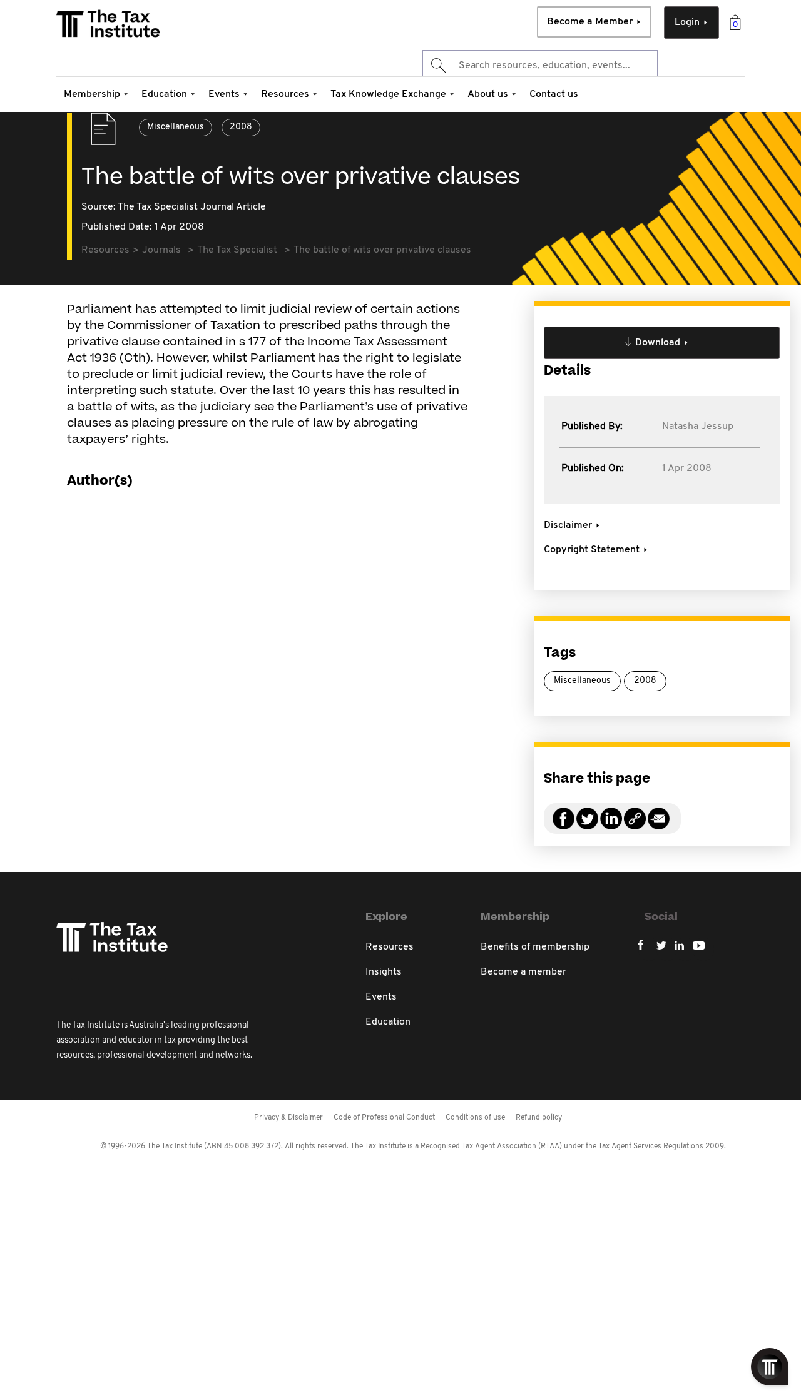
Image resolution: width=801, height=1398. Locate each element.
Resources (285, 94)
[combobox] (540, 65)
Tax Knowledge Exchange (388, 94)
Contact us (553, 94)
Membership (92, 94)
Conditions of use (475, 1118)
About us (487, 94)
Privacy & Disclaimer (288, 1118)
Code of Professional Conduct (384, 1118)
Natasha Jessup (697, 427)
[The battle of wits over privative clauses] (635, 826)
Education (164, 94)
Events (224, 94)
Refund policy (539, 1118)
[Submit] (437, 65)
